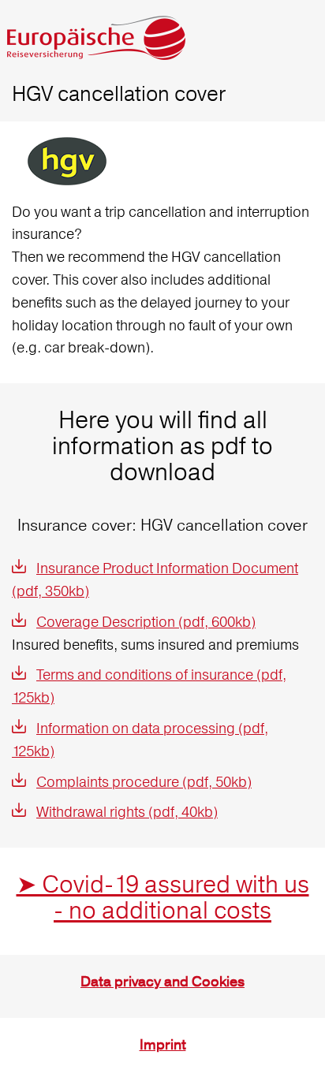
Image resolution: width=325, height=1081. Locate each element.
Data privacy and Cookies (162, 982)
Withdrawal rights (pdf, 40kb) (127, 812)
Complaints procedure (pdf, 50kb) (144, 782)
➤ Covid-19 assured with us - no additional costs (163, 897)
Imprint (163, 1045)
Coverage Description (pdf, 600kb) (146, 622)
